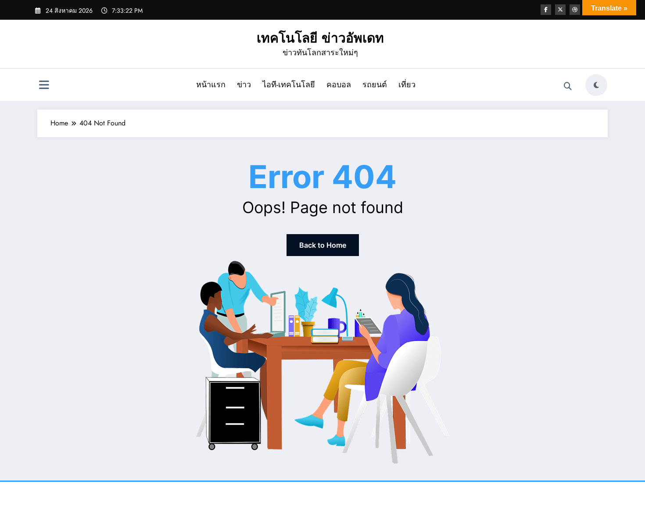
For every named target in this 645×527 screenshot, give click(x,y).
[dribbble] (575, 9)
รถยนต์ (374, 84)
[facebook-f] (546, 9)
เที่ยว (407, 84)
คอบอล (338, 84)
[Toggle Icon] (43, 86)
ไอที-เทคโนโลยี (288, 84)
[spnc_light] (596, 85)
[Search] (568, 86)
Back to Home (322, 245)
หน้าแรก (211, 84)
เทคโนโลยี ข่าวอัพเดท (320, 37)
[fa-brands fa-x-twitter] (560, 9)
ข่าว (244, 84)
